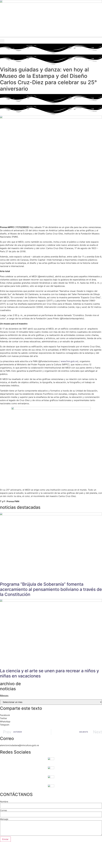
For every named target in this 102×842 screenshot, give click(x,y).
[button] (51, 37)
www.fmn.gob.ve (69, 361)
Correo (3, 810)
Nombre (4, 801)
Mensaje (4, 819)
